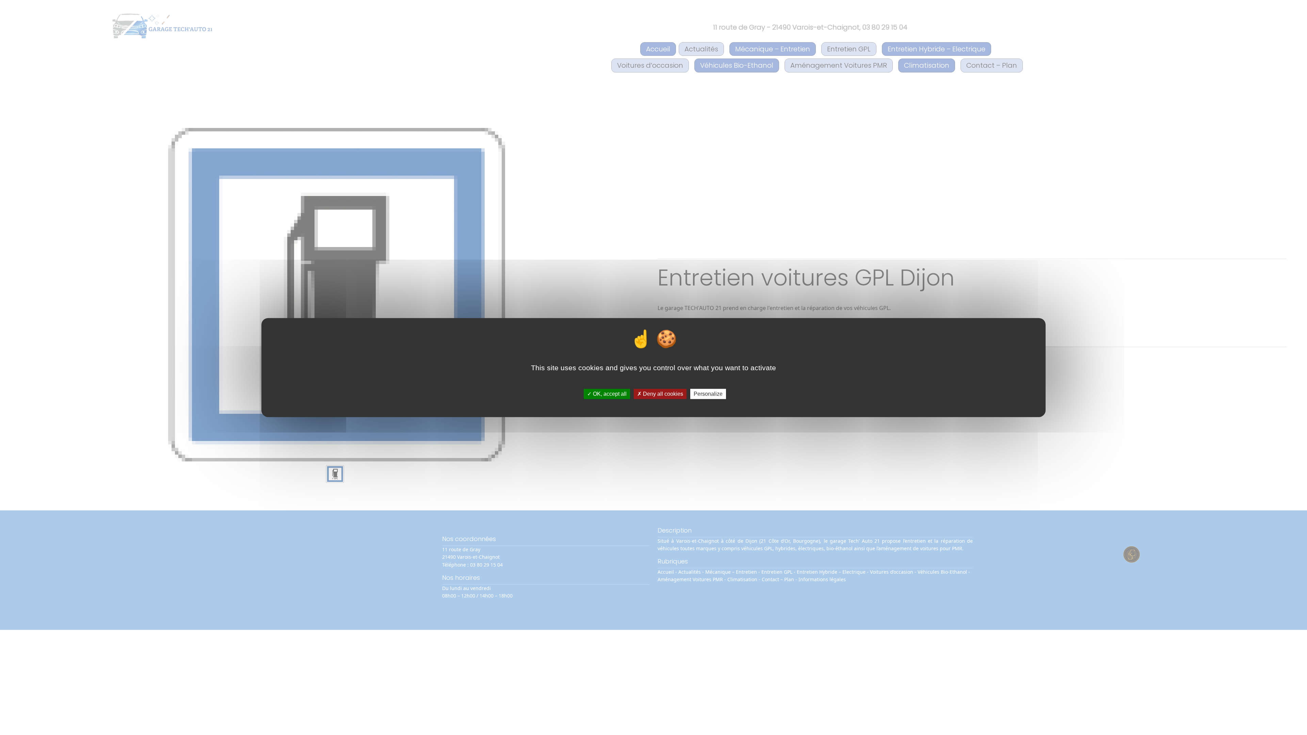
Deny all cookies (662, 394)
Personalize (708, 394)
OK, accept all (609, 394)
